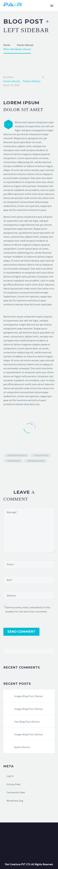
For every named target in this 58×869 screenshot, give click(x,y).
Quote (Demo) (22, 747)
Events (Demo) (11, 81)
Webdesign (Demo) (36, 460)
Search (51, 651)
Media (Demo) (14, 460)
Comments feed (16, 792)
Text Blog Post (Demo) (26, 721)
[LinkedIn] (24, 470)
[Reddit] (29, 470)
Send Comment (21, 631)
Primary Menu (52, 5)
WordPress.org (15, 800)
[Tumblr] (19, 470)
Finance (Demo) (31, 81)
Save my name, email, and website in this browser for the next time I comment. (27, 609)
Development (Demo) (17, 455)
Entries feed (13, 784)
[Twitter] (10, 470)
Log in (10, 776)
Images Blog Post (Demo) (28, 696)
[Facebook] (5, 470)
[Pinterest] (15, 470)
